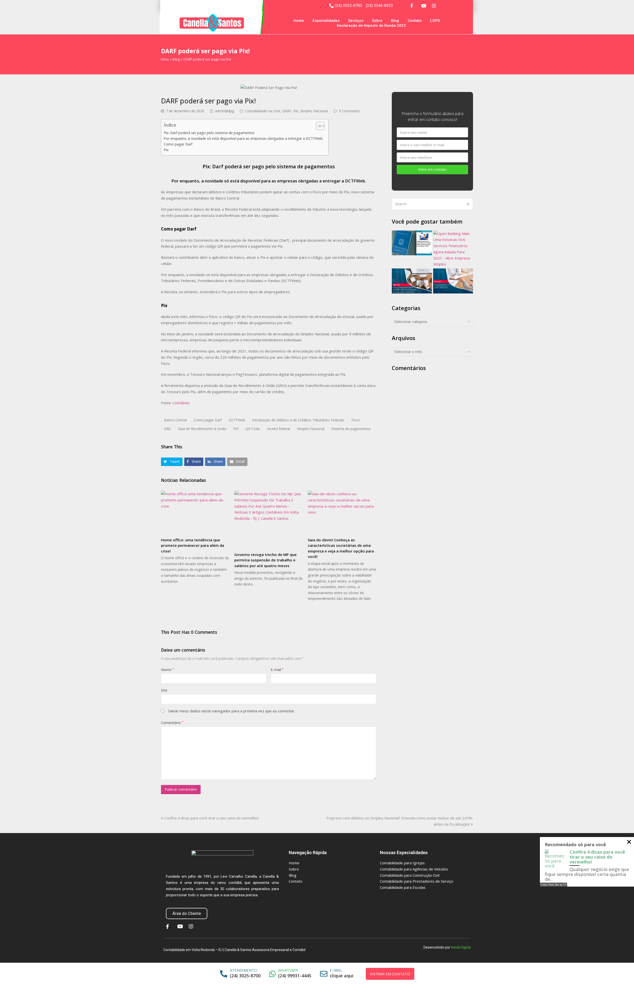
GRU (167, 428)
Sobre (377, 20)
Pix (295, 111)
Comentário (172, 722)
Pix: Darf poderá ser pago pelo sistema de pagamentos (209, 132)
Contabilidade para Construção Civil (409, 875)
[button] (172, 462)
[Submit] (468, 204)
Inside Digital (461, 947)
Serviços (355, 20)
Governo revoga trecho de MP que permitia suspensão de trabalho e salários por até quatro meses (265, 560)
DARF (286, 111)
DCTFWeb (237, 420)
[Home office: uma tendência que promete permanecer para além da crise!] (195, 512)
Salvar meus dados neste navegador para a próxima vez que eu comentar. (231, 710)
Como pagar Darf (178, 144)
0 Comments (349, 111)
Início (165, 59)
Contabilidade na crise (262, 111)
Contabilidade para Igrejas (402, 862)
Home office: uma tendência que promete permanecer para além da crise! (192, 545)
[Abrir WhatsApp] (619, 972)
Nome (167, 669)
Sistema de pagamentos (350, 428)
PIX (235, 428)
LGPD (435, 20)
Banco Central (175, 420)
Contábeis (181, 402)
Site (164, 690)
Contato (415, 20)
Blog (395, 20)
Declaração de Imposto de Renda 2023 (371, 25)
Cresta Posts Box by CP (553, 884)
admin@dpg (224, 111)
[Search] (432, 204)
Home (298, 20)
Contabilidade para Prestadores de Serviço (416, 881)
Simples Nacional (314, 111)
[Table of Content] (320, 126)
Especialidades (326, 20)
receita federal (278, 428)
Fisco (355, 420)
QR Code (252, 428)
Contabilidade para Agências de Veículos (414, 869)
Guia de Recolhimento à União (202, 428)
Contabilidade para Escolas (402, 887)
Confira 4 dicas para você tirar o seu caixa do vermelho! (211, 817)
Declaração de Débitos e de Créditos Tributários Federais (298, 420)
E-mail (277, 669)
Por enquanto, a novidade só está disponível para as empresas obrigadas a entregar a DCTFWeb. (243, 138)
